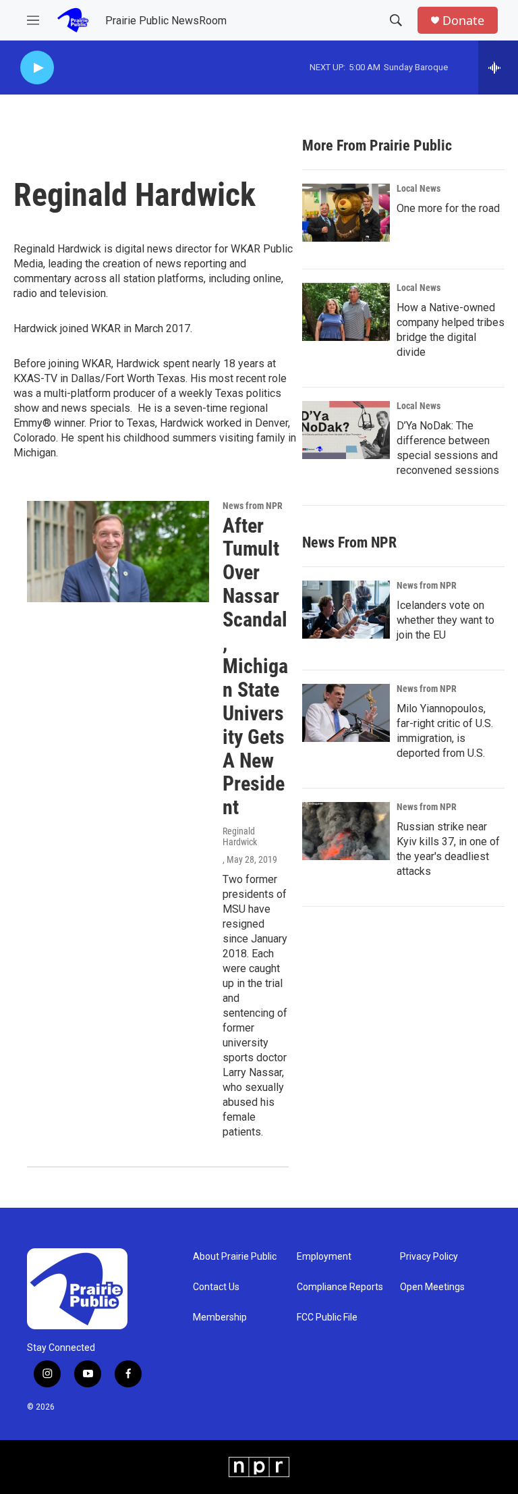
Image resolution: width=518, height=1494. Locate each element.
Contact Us (216, 1287)
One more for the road (448, 208)
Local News (418, 188)
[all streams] (498, 68)
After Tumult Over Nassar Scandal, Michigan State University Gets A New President (255, 667)
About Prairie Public (235, 1257)
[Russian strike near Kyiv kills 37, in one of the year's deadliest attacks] (346, 831)
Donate (463, 21)
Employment (324, 1257)
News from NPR (253, 505)
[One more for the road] (346, 213)
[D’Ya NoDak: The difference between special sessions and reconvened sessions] (346, 430)
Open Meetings (432, 1287)
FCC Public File (327, 1317)
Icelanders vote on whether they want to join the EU (445, 620)
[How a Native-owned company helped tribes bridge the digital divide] (346, 312)
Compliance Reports (340, 1287)
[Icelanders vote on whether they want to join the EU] (346, 610)
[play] (37, 68)
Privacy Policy (429, 1257)
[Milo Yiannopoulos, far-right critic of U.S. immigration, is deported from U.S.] (346, 713)
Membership (220, 1317)
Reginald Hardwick (240, 836)
